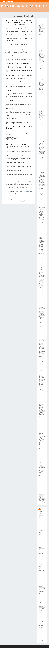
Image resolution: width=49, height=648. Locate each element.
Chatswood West (41, 627)
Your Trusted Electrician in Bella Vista (42, 130)
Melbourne (40, 513)
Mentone (40, 528)
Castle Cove (41, 625)
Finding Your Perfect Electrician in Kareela (42, 241)
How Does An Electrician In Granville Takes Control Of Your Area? (41, 391)
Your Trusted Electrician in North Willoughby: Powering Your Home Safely (42, 207)
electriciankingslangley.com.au (25, 191)
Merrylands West (41, 521)
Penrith (40, 604)
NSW (13, 199)
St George (40, 530)
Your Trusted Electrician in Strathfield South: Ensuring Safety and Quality (42, 213)
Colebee (40, 572)
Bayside (40, 560)
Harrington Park (41, 634)
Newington (40, 600)
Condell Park (41, 564)
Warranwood (41, 598)
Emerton (40, 568)
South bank (40, 614)
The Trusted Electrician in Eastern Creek (41, 343)
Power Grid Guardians (8, 1)
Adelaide (40, 547)
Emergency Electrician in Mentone (41, 65)
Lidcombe (40, 593)
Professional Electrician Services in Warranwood (42, 290)
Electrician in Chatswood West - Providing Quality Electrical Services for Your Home (42, 398)
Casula (40, 562)
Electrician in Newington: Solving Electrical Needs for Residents (42, 295)
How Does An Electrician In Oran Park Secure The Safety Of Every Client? (42, 414)
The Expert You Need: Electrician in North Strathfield (42, 254)
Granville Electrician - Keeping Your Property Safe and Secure (42, 455)
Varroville (40, 631)
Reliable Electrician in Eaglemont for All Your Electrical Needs (42, 25)
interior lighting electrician (26, 199)
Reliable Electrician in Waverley (41, 327)
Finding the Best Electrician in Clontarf (41, 272)
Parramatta (41, 640)
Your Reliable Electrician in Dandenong (41, 250)
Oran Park (40, 629)
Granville (40, 578)
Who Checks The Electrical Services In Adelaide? (42, 449)
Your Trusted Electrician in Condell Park (41, 165)
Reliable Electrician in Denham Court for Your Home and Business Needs (42, 55)
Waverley (40, 610)
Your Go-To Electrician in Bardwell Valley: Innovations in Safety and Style (41, 259)
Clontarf (40, 534)
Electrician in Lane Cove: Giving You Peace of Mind (42, 380)
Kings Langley (8, 199)
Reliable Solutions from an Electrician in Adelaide (42, 185)
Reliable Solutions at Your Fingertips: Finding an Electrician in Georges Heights (42, 195)
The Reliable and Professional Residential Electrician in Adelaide (41, 281)
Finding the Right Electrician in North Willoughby (42, 99)
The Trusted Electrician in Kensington (41, 286)
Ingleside (40, 615)
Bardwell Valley (41, 591)
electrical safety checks (23, 200)
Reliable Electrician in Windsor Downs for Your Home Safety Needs (42, 78)
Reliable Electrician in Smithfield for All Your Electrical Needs (41, 49)
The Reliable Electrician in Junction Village (41, 323)
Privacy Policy (28, 645)
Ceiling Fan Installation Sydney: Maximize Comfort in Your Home (41, 105)
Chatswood (40, 584)
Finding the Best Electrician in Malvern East (41, 88)
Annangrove (41, 515)
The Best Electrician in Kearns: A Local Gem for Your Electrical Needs (41, 333)
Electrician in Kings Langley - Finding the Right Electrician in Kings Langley (19, 22)
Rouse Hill (40, 617)
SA (39, 549)
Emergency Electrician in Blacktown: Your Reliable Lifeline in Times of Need (42, 118)
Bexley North (41, 553)
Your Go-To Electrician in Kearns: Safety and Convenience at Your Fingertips (42, 170)
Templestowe (41, 538)
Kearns (40, 566)
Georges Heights (41, 570)
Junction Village (41, 608)
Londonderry (41, 555)
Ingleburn (40, 619)
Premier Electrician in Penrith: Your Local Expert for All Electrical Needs (42, 312)
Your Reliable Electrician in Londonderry (41, 138)
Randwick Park (41, 519)
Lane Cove (40, 623)
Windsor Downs (41, 532)
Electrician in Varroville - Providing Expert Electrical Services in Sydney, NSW (42, 420)
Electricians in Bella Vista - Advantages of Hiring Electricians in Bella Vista (42, 444)
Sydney (40, 541)
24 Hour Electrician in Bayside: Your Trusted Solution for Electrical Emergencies (42, 153)
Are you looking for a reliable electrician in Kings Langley (16, 27)
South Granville (41, 612)
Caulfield (40, 526)
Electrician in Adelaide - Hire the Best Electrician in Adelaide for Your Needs (42, 432)
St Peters (40, 577)
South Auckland (41, 621)
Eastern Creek (41, 606)
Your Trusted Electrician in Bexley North (41, 134)
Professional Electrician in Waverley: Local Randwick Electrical (41, 471)
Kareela (40, 582)
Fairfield (40, 636)
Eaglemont (40, 511)
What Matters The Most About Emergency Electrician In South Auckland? (42, 375)
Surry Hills (40, 595)
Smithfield (40, 522)
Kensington (41, 597)
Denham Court (41, 524)
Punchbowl (40, 602)
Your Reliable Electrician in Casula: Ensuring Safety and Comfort (41, 159)
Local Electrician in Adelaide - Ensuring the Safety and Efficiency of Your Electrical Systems (42, 369)
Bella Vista (40, 551)
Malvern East (41, 536)
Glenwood (40, 558)
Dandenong (41, 586)
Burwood (40, 580)
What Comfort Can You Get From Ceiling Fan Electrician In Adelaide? (42, 477)
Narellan (40, 638)
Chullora (40, 543)
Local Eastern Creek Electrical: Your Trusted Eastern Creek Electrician (41, 318)
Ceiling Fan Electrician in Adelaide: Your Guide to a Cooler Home (41, 124)
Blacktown (40, 545)
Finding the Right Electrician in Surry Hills (42, 276)
